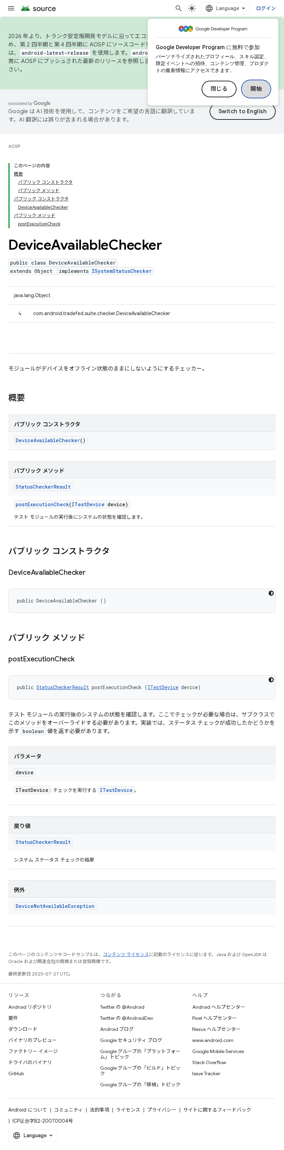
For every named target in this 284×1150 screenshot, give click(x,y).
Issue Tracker (206, 1073)
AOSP (14, 146)
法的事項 (99, 1110)
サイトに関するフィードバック (217, 1110)
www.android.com (212, 1040)
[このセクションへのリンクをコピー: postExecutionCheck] (81, 660)
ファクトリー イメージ (33, 1051)
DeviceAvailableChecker (48, 440)
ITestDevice (88, 504)
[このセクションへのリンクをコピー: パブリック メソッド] (92, 638)
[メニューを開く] (11, 8)
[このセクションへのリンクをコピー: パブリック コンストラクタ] (117, 552)
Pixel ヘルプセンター (214, 1018)
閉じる (219, 89)
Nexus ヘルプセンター (216, 1029)
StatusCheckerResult (43, 486)
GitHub (16, 1073)
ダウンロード (22, 1029)
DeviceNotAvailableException (55, 906)
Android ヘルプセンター (218, 1007)
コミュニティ (68, 1110)
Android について (27, 1110)
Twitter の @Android (122, 1007)
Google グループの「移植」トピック (140, 1084)
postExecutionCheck (42, 504)
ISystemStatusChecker (122, 271)
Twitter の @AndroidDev (126, 1018)
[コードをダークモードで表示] (271, 593)
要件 (13, 1018)
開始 (256, 89)
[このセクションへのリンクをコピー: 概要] (32, 398)
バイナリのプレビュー (32, 1040)
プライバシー (161, 1110)
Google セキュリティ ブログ (131, 1040)
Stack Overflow (209, 1062)
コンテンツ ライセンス (126, 954)
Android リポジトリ (30, 1007)
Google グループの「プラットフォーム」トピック (140, 1054)
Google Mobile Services (218, 1051)
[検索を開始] (179, 8)
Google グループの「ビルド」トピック (140, 1071)
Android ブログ (117, 1029)
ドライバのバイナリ (30, 1062)
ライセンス (128, 1110)
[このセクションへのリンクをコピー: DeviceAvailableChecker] (92, 573)
